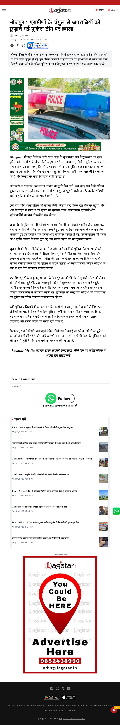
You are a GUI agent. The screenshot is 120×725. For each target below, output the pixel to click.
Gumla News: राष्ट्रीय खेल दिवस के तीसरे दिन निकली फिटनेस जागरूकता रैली (40, 474)
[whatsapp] (23, 45)
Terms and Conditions (59, 706)
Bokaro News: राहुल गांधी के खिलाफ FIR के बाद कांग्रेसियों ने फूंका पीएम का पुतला (42, 427)
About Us (10, 706)
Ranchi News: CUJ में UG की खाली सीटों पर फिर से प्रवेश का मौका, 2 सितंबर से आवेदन (44, 491)
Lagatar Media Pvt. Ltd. (72, 718)
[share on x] (18, 45)
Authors (71, 711)
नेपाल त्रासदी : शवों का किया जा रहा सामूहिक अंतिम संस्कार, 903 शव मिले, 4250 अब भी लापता (46, 443)
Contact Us (23, 706)
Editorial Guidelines (104, 706)
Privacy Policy (38, 706)
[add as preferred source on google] (38, 45)
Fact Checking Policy (54, 711)
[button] (4, 10)
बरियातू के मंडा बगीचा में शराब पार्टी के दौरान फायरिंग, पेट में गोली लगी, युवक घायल (40, 538)
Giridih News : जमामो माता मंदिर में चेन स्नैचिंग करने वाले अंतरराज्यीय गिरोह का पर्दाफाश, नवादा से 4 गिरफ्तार (52, 458)
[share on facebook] (12, 45)
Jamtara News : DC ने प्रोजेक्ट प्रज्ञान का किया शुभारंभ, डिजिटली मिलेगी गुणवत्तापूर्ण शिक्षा (45, 522)
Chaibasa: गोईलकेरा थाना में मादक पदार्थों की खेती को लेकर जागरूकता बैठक (39, 506)
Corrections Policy (82, 706)
